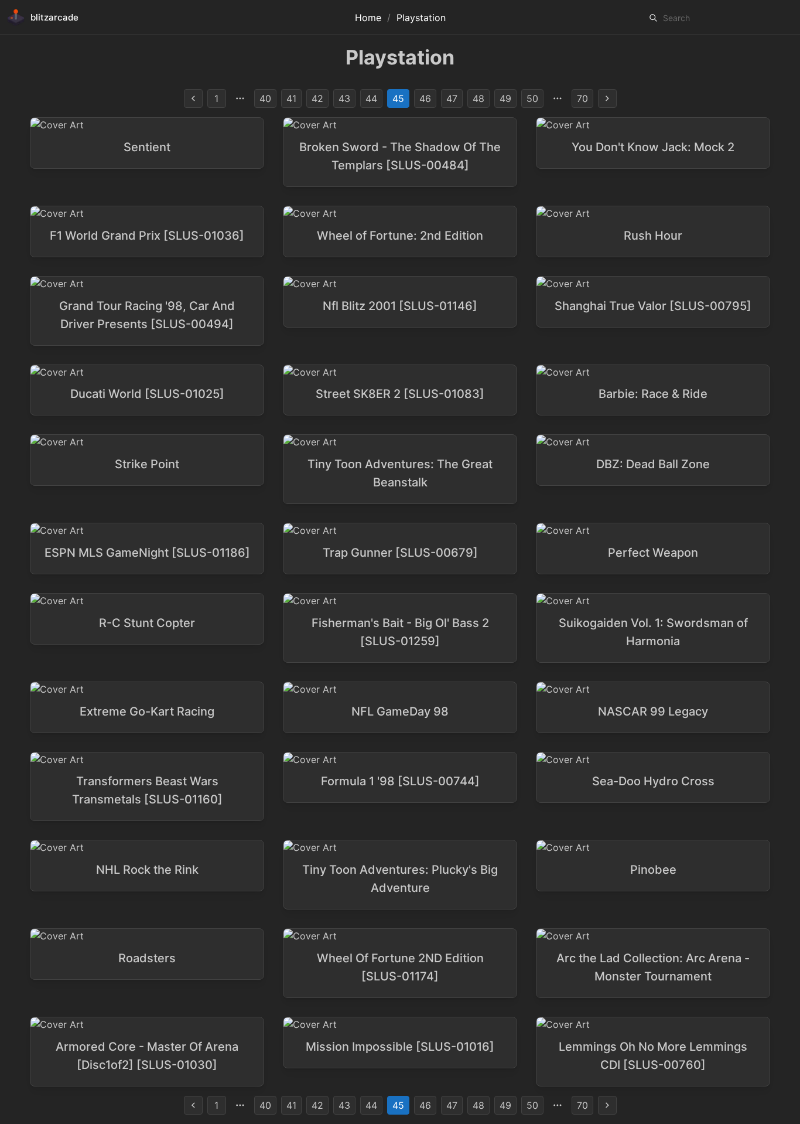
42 (317, 98)
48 (478, 98)
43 (344, 98)
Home (368, 17)
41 (291, 98)
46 (425, 98)
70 (582, 98)
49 (505, 98)
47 (451, 98)
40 (265, 98)
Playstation (421, 17)
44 (371, 98)
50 (532, 98)
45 (398, 98)
